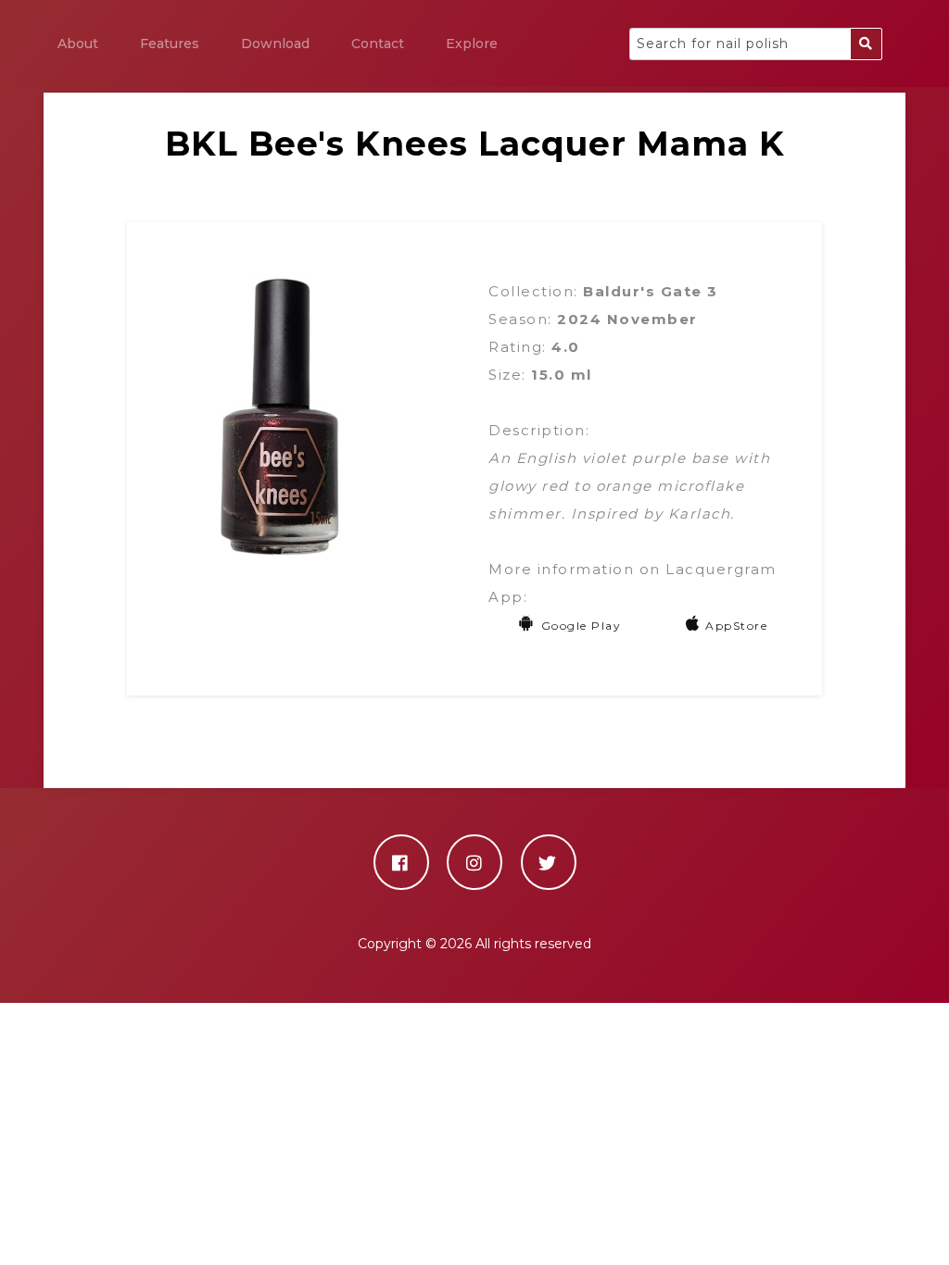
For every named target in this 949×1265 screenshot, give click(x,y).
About (77, 43)
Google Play (581, 625)
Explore (472, 43)
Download (275, 43)
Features (169, 43)
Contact (377, 43)
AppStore (736, 625)
